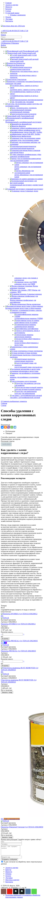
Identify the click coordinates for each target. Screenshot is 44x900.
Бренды (8, 870)
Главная (8, 3)
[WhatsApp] (11, 427)
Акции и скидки (11, 5)
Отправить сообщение (9, 859)
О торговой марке (12, 13)
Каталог (8, 9)
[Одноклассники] (5, 427)
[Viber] (8, 427)
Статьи (8, 11)
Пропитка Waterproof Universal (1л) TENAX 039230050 (22, 827)
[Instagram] (3, 891)
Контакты (9, 21)
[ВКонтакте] (2, 427)
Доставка (9, 19)
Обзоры (8, 874)
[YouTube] (9, 891)
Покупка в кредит (12, 880)
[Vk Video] (22, 891)
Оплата (8, 17)
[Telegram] (15, 427)
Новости (8, 7)
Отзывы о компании (18, 15)
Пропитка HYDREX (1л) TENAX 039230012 (18, 624)
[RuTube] (16, 891)
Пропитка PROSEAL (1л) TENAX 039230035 (18, 651)
